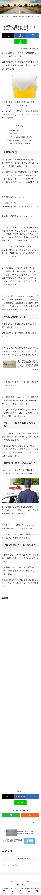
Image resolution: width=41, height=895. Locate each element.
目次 (17, 126)
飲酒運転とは (14, 130)
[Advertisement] (20, 694)
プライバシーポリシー (30, 881)
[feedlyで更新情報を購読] (11, 815)
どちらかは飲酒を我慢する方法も (21, 137)
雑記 (5, 598)
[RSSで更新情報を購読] (30, 815)
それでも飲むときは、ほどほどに (21, 144)
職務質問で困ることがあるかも (20, 140)
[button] (37, 516)
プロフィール (10, 881)
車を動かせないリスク (17, 134)
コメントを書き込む (20, 858)
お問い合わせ (20, 885)
